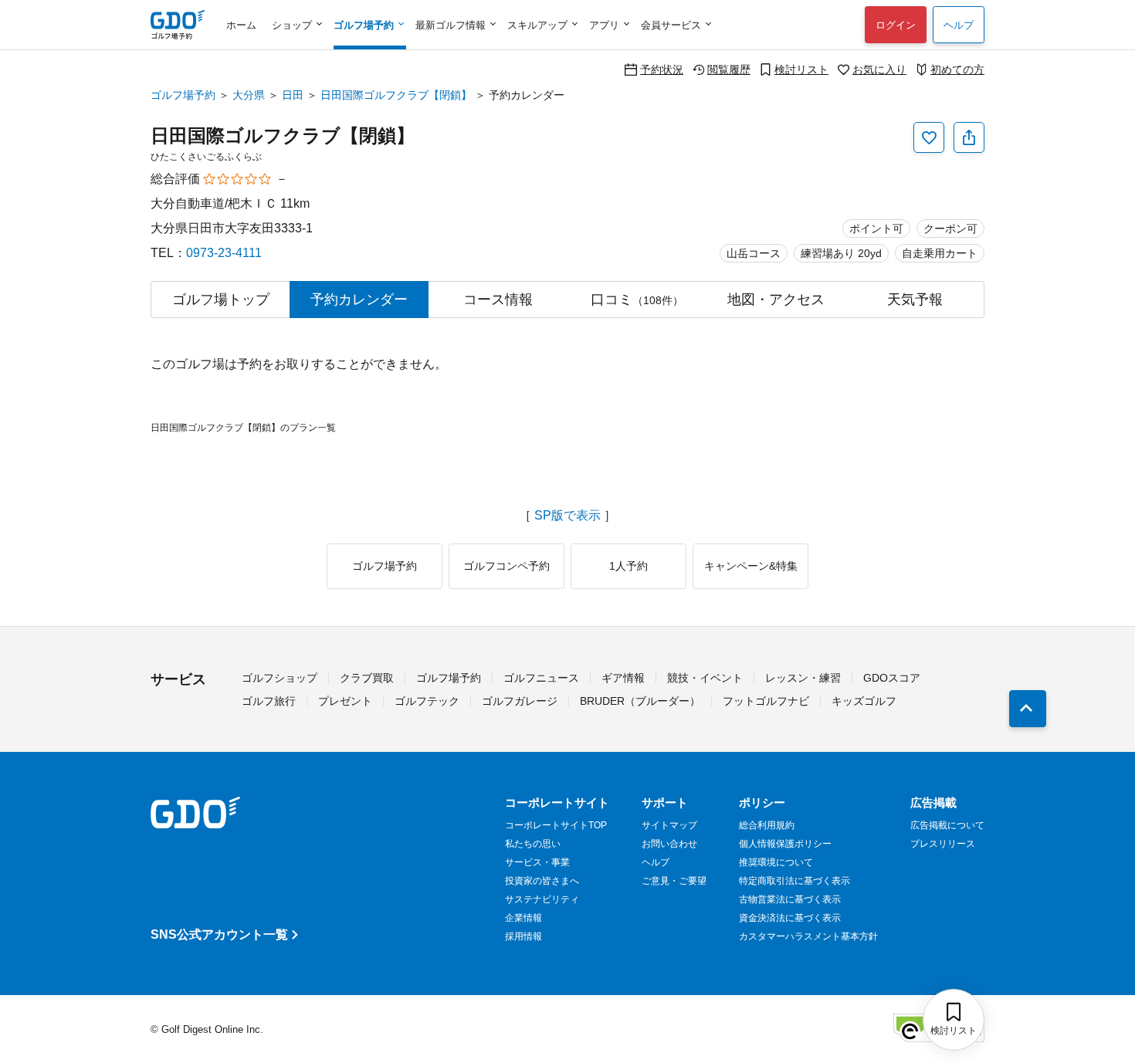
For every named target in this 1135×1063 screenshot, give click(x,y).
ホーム (241, 25)
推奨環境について (776, 862)
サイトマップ (669, 825)
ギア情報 (623, 677)
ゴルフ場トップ (220, 299)
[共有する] (969, 137)
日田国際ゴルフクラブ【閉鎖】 (396, 95)
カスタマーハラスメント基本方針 (808, 936)
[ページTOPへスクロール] (1027, 708)
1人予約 (628, 566)
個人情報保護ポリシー (785, 843)
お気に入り (879, 69)
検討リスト (801, 69)
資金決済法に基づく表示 (790, 917)
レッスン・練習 (803, 677)
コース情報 (498, 299)
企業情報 (523, 917)
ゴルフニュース (541, 677)
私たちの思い (533, 843)
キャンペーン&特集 (751, 566)
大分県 (248, 95)
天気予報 (915, 299)
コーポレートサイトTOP (556, 825)
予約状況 (661, 69)
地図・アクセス (776, 299)
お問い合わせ (669, 843)
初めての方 (957, 69)
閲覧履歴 (728, 69)
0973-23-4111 (224, 252)
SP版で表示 (567, 515)
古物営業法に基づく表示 (790, 899)
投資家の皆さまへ (542, 880)
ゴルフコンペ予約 (506, 566)
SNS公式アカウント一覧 (219, 934)
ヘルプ (959, 25)
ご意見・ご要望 (674, 880)
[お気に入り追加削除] (928, 137)
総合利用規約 (766, 825)
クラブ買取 (367, 677)
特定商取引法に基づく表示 (794, 880)
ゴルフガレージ (519, 701)
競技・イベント (705, 677)
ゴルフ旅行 (269, 701)
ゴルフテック (427, 701)
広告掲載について (947, 825)
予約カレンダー (359, 299)
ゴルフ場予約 (183, 95)
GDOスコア (891, 677)
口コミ (637, 299)
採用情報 (523, 936)
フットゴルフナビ (766, 701)
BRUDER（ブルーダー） (640, 701)
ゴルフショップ (279, 677)
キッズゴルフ (864, 701)
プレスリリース (942, 843)
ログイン (896, 25)
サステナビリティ (542, 899)
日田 (292, 95)
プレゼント (345, 701)
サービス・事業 (537, 862)
